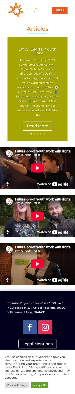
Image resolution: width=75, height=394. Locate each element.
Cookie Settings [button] (17, 385)
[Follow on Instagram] (45, 327)
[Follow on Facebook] (30, 327)
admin (28, 60)
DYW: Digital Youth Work (38, 51)
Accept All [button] (39, 385)
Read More (37, 126)
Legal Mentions (37, 344)
